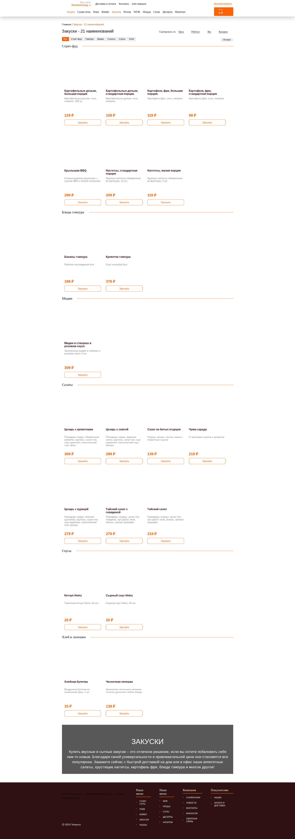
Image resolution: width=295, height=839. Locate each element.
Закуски (116, 11)
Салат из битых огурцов (164, 429)
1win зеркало (139, 3)
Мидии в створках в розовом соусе (77, 345)
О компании (193, 797)
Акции (71, 11)
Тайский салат (157, 509)
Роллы (127, 11)
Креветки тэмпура (118, 256)
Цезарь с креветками (78, 429)
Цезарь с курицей (76, 509)
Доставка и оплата (105, 3)
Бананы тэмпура (75, 256)
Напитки (180, 11)
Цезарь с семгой (117, 429)
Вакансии (192, 813)
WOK (137, 11)
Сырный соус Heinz (119, 595)
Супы (156, 11)
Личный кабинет (223, 3)
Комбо (105, 11)
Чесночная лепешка (119, 681)
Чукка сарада (198, 429)
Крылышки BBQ (75, 170)
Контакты (124, 3)
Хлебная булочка (76, 681)
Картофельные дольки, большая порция (80, 92)
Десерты (167, 11)
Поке (96, 11)
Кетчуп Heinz (73, 595)
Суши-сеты (83, 11)
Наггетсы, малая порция (164, 170)
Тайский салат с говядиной (117, 511)
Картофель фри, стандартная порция (203, 92)
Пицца (147, 11)
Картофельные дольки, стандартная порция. (122, 92)
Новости (191, 803)
